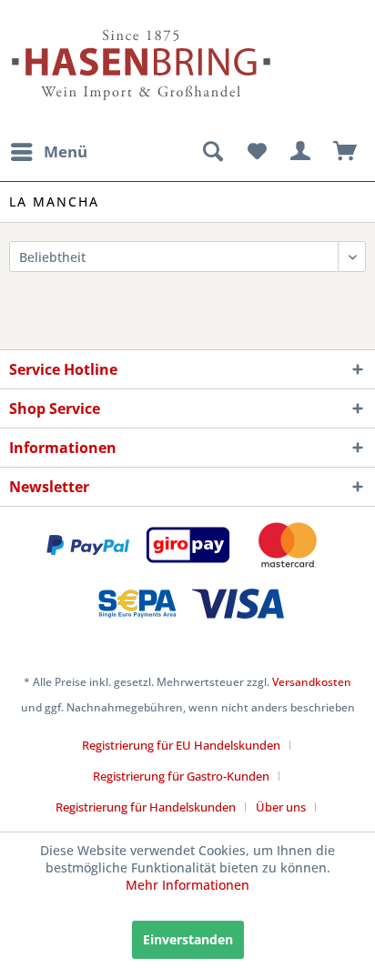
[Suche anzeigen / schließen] (212, 152)
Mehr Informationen (187, 884)
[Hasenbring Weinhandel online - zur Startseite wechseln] (98, 25)
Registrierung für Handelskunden (146, 807)
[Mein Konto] (301, 152)
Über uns (281, 807)
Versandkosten (311, 682)
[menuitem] (48, 152)
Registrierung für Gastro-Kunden (181, 776)
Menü (65, 151)
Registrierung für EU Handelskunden (181, 745)
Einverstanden (188, 939)
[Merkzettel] (256, 152)
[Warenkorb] (346, 152)
